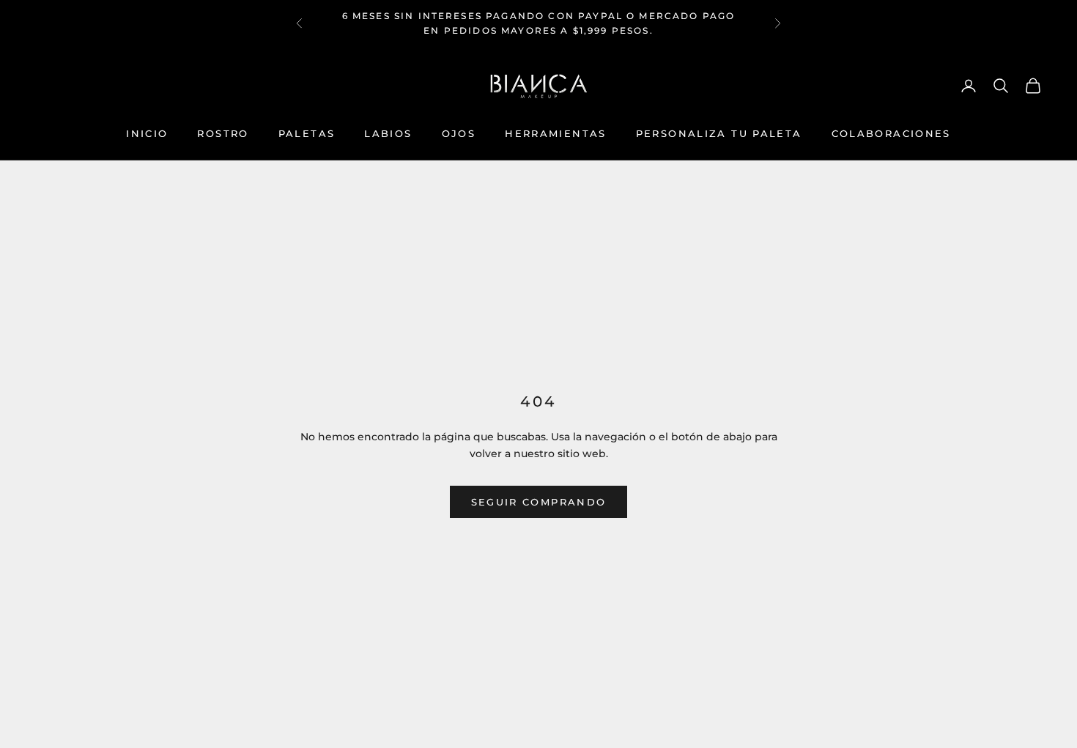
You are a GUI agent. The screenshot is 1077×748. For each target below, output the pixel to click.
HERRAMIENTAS (556, 133)
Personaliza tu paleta (719, 133)
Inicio (147, 133)
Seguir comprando (538, 502)
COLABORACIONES (891, 133)
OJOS (459, 133)
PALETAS (307, 133)
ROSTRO (222, 133)
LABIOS (388, 133)
